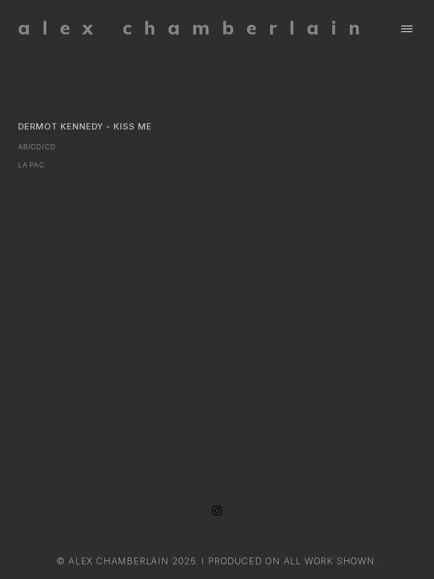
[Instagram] (217, 511)
